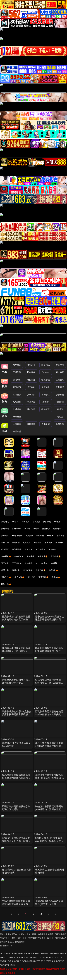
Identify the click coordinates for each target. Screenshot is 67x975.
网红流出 (45, 387)
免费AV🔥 (56, 577)
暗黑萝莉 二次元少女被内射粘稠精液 (49, 871)
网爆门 (60, 409)
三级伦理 (17, 372)
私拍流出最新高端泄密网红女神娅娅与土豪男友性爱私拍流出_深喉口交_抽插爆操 (49, 809)
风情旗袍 (17, 401)
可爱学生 (45, 394)
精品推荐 (17, 364)
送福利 (27, 528)
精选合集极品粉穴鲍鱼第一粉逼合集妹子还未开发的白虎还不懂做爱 (49, 682)
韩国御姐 (31, 379)
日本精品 (31, 372)
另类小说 (17, 431)
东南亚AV (60, 379)
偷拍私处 (37, 542)
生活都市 (17, 424)
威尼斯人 (5, 521)
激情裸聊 (30, 556)
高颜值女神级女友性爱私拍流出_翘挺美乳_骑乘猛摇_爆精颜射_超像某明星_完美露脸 (49, 779)
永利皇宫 (52, 549)
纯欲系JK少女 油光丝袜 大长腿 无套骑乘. (16, 871)
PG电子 (57, 521)
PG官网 (15, 521)
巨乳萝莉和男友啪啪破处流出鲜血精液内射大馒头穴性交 (49, 714)
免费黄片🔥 (43, 556)
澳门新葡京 (17, 549)
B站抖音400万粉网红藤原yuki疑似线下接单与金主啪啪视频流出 (49, 840)
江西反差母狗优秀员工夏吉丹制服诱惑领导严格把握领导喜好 (49, 745)
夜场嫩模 (59, 542)
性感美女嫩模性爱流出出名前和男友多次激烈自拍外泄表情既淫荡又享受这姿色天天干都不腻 (16, 653)
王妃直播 (16, 542)
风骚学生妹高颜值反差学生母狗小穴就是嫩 (16, 808)
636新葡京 (19, 556)
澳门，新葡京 (41, 563)
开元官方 (5, 563)
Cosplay (45, 372)
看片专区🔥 (19, 577)
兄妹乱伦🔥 (6, 577)
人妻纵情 (45, 424)
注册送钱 (5, 528)
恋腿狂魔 (60, 394)
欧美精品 (45, 364)
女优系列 (31, 394)
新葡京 (36, 528)
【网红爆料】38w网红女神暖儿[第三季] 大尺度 (49, 903)
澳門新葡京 (40, 549)
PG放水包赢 (17, 535)
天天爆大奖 (17, 563)
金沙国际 (28, 563)
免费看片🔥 (6, 556)
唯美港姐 (45, 379)
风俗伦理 (60, 424)
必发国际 (5, 549)
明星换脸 (31, 401)
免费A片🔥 (53, 570)
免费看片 (54, 563)
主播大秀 (5, 542)
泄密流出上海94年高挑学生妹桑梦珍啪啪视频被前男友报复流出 (49, 619)
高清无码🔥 (43, 577)
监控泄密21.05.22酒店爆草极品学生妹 (16, 744)
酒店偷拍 (60, 535)
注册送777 (16, 528)
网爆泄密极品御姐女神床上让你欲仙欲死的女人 (16, 681)
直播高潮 (29, 535)
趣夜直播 (48, 542)
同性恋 (60, 416)
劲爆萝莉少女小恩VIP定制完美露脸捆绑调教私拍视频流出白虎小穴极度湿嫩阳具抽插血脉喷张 (17, 716)
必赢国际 (57, 528)
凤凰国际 (5, 535)
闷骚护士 (60, 401)
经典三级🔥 (41, 570)
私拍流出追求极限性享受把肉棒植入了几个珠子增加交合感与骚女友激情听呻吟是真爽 (16, 842)
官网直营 (36, 521)
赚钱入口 (31, 577)
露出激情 (31, 409)
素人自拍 (60, 372)
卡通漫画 (17, 409)
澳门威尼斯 (27, 570)
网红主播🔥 (6, 584)
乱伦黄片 (27, 542)
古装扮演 (17, 394)
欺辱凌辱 (17, 387)
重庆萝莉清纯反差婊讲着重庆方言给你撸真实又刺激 (16, 618)
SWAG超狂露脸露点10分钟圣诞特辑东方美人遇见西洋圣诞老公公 (16, 904)
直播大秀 (16, 570)
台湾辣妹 (17, 379)
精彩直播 (40, 535)
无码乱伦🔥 (56, 556)
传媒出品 (17, 416)
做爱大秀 (5, 570)
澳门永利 (47, 521)
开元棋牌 (25, 521)
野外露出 (60, 387)
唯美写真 (45, 409)
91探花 (31, 387)
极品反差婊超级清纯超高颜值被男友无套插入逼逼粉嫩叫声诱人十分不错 (16, 777)
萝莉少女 (60, 364)
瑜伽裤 (46, 401)
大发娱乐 (28, 549)
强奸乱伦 (31, 364)
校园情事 (31, 424)
